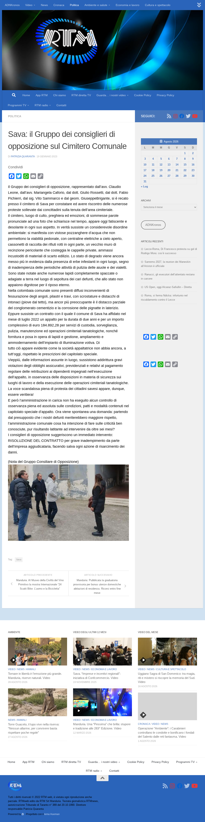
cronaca (144, 724)
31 (145, 181)
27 (169, 175)
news (20, 669)
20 (169, 170)
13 (169, 164)
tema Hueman (52, 814)
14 (177, 164)
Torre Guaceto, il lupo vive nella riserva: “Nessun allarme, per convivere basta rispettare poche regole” (33, 728)
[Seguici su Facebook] (181, 116)
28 (177, 175)
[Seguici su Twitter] (188, 116)
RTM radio (41, 105)
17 (145, 170)
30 (193, 175)
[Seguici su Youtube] (194, 116)
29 (185, 175)
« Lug (144, 186)
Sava (18, 559)
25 (153, 175)
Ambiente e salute (95, 5)
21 (177, 170)
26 (161, 175)
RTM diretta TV (81, 95)
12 (161, 164)
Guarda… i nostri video (111, 95)
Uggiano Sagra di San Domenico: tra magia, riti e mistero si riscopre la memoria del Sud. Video (166, 678)
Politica (74, 5)
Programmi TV (17, 105)
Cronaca (58, 5)
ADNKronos (12, 5)
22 (185, 170)
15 (185, 164)
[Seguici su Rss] (169, 116)
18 (153, 170)
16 (193, 164)
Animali (31, 669)
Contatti (61, 105)
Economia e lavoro (127, 5)
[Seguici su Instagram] (175, 116)
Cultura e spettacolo (157, 5)
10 (145, 164)
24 (145, 175)
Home (26, 95)
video (11, 669)
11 (153, 164)
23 (193, 170)
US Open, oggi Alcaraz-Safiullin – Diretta (168, 287)
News (44, 5)
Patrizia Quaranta (23, 156)
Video (28, 5)
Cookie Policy (142, 95)
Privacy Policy (165, 95)
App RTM (42, 95)
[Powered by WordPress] (23, 814)
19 (161, 170)
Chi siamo (59, 95)
